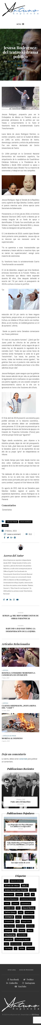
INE (15, 930)
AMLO (25, 885)
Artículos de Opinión (9, 736)
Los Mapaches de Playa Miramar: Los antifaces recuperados (20, 826)
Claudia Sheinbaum (11, 899)
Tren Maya (8, 948)
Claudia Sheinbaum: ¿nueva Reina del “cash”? (19, 706)
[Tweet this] (18, 65)
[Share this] (15, 65)
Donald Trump (29, 912)
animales (32, 890)
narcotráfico (22, 935)
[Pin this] (25, 65)
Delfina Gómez (10, 912)
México (30, 930)
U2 (15, 948)
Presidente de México (22, 939)
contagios (15, 903)
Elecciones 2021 (28, 917)
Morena (5, 525)
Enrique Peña (9, 921)
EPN (18, 921)
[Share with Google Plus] (22, 65)
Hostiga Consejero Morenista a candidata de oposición (18, 674)
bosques (19, 894)
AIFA (6, 881)
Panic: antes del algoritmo (21, 802)
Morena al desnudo (12, 738)
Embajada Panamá (12, 522)
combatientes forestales (28, 899)
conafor (7, 903)
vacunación (30, 948)
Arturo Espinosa (16, 61)
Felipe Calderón (9, 926)
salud (6, 944)
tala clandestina (15, 944)
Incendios (8, 930)
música (10, 935)
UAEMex (22, 948)
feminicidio (20, 926)
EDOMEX (9, 916)
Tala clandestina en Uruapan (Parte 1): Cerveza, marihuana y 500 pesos (20, 844)
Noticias (34, 62)
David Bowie (28, 907)
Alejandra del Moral (17, 881)
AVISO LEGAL (12, 970)
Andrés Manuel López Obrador (16, 890)
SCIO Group (35, 1015)
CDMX (27, 894)
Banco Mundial (9, 894)
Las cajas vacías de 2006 (20, 863)
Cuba (18, 908)
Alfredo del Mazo (12, 885)
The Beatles (27, 944)
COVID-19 (9, 908)
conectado (23, 758)
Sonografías (20, 804)
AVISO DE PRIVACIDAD (26, 970)
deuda (20, 912)
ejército (18, 917)
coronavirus (25, 903)
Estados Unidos (26, 921)
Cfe (33, 894)
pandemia (8, 939)
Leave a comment (14, 534)
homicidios (30, 926)
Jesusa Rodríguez (25, 522)
